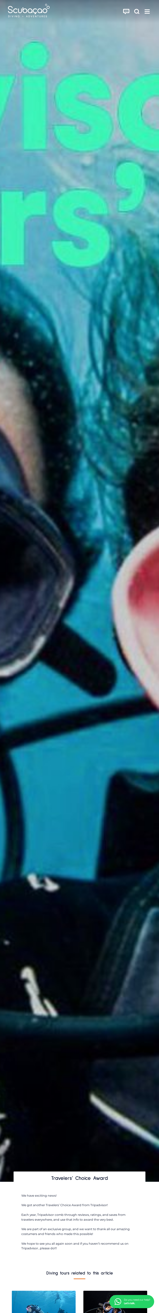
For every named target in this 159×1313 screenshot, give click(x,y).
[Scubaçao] (29, 11)
